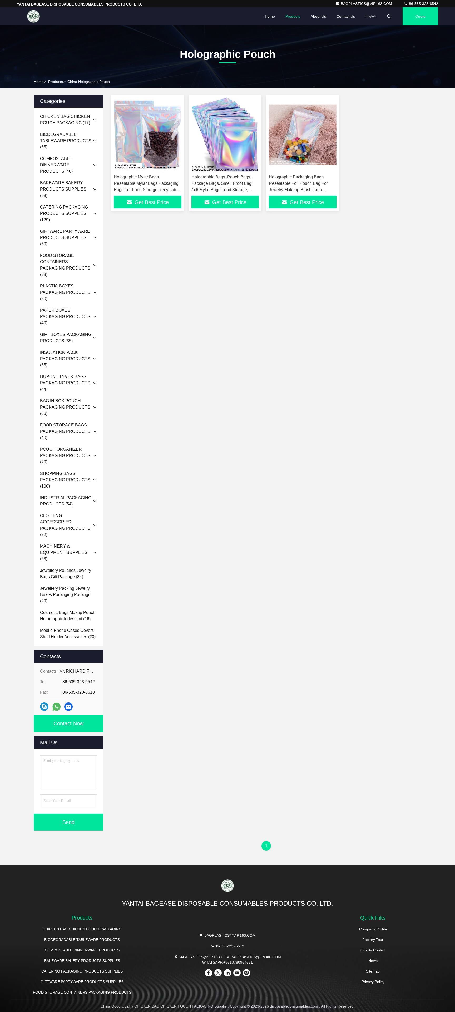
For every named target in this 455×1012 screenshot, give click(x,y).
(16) (67, 615)
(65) (65, 140)
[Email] (68, 706)
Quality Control (372, 950)
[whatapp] (56, 706)
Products (292, 16)
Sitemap (373, 971)
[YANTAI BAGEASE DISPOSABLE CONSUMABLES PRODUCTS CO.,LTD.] (33, 16)
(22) (65, 525)
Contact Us (346, 16)
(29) (65, 594)
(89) (63, 189)
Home (270, 16)
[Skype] (44, 706)
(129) (64, 213)
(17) (65, 119)
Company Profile (373, 929)
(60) (65, 237)
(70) (65, 455)
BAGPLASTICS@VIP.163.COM (367, 4)
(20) (68, 633)
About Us (318, 16)
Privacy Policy (373, 982)
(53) (63, 552)
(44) (65, 382)
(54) (65, 500)
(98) (65, 265)
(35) (65, 337)
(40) (56, 164)
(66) (65, 407)
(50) (65, 292)
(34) (65, 573)
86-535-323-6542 (423, 4)
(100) (65, 479)
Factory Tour (372, 939)
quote (420, 16)
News (373, 961)
